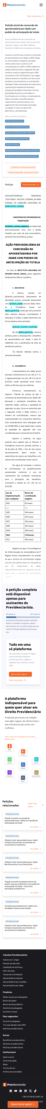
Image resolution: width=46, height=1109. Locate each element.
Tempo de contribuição (12, 974)
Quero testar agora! (21, 1104)
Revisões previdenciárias (13, 1044)
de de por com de (21, 820)
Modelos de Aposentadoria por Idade (17, 139)
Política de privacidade (12, 1072)
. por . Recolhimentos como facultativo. (21, 863)
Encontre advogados (11, 1021)
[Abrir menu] (41, 5)
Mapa (5, 1064)
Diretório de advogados (12, 1008)
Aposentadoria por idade (13, 985)
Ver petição (34, 827)
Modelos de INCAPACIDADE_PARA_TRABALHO (20, 133)
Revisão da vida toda (11, 963)
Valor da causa (9, 971)
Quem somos (8, 1057)
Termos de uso (9, 1068)
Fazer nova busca (34, 16)
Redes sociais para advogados (15, 997)
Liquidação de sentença (12, 967)
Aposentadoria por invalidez (14, 982)
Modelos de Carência (12, 145)
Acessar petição (29, 184)
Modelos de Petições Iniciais (14, 121)
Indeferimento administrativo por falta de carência (22, 156)
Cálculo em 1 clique (11, 960)
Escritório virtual (10, 1012)
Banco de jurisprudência (13, 1004)
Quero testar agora (19, 674)
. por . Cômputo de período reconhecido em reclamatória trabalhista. (21, 842)
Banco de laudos (9, 1001)
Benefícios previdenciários (14, 1040)
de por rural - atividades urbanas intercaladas (21, 907)
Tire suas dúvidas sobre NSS (14, 1025)
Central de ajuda (9, 1061)
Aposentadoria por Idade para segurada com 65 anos (22, 150)
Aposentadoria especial (13, 978)
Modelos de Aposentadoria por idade (17, 127)
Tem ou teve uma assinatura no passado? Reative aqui (20, 738)
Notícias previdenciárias (13, 1029)
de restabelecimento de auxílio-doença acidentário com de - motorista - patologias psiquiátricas (22, 885)
